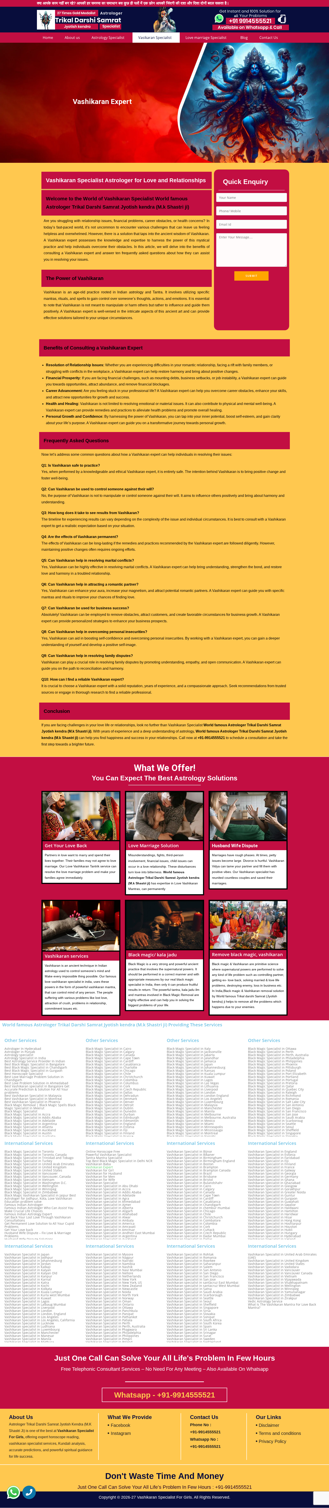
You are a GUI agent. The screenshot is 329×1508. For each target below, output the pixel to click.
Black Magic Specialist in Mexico (191, 1120)
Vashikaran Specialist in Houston (272, 1226)
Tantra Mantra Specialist (104, 1157)
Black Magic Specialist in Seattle (272, 1123)
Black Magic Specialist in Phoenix (272, 1064)
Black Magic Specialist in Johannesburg (196, 1067)
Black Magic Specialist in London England (198, 1095)
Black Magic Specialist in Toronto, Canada (35, 1154)
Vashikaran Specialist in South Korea (194, 1323)
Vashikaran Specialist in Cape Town (193, 1195)
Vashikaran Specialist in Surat (189, 1335)
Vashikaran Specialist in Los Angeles (31, 1317)
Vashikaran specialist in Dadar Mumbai (196, 1236)
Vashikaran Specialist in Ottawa (109, 1307)
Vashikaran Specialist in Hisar (270, 1217)
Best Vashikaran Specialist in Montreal (33, 1098)
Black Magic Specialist (20, 1111)
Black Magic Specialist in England (111, 1123)
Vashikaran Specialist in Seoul (189, 1301)
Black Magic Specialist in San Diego (274, 1108)
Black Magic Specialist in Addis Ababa (32, 1117)
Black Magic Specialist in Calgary (110, 1051)
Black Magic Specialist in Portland (273, 1076)
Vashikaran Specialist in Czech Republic (196, 1233)
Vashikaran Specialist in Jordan (27, 1263)
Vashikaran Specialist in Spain (189, 1326)
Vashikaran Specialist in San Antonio (194, 1270)
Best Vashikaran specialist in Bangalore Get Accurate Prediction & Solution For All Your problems (36, 1089)
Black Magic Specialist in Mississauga (195, 1130)
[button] (13, 1492)
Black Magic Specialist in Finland (110, 1133)
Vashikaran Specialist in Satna (189, 1288)
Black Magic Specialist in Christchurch (114, 1076)
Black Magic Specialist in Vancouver (31, 1173)
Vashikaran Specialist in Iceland (271, 1239)
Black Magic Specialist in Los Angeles (194, 1098)
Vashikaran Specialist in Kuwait (27, 1298)
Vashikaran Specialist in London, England (35, 1313)
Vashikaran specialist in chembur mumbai (198, 1207)
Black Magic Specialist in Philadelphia (276, 1058)
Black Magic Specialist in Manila (191, 1111)
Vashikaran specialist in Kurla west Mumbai (37, 1295)
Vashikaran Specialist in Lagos (26, 1301)
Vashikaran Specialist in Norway (110, 1298)
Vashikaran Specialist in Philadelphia (113, 1332)
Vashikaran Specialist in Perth (108, 1323)
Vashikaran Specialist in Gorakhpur (274, 1189)
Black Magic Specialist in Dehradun (112, 1095)
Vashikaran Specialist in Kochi (26, 1285)
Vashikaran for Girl (100, 1170)
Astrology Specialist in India (25, 1058)
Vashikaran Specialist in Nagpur (110, 1257)
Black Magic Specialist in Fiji (107, 1130)
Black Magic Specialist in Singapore (274, 1133)
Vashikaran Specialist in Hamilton (273, 1211)
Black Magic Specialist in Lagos (190, 1080)
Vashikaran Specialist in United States (276, 1263)
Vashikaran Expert (99, 1167)
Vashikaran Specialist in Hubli (270, 1229)
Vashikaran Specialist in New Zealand (114, 1285)
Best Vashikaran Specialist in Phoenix (32, 1101)
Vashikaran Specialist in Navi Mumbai (114, 1270)
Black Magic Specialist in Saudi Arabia (276, 1117)
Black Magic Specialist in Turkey (28, 1161)
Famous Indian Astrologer (23, 1204)
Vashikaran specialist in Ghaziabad (274, 1182)
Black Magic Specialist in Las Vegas (193, 1083)
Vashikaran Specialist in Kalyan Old (30, 1273)
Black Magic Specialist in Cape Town (113, 1058)
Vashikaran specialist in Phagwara (111, 1329)
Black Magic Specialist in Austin (28, 1133)
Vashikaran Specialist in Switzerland (194, 1342)
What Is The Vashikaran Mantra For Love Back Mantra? (282, 1306)
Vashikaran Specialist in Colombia (192, 1223)
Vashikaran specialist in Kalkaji (27, 1267)
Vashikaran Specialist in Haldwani (273, 1207)
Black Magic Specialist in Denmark (111, 1098)
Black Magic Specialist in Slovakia (273, 1136)
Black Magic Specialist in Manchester (194, 1108)
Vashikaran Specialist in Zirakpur (272, 1298)
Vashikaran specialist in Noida (108, 1292)
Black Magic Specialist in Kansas (191, 1070)
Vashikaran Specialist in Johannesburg (33, 1260)
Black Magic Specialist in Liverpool (192, 1089)
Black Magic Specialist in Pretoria (272, 1083)
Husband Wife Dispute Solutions (28, 1239)
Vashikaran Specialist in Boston (190, 1164)
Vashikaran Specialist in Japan (26, 1254)
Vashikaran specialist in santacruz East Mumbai (202, 1282)
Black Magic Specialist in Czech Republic (116, 1089)
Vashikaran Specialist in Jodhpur (28, 1257)
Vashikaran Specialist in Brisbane (192, 1176)
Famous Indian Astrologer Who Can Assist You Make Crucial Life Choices (38, 1209)
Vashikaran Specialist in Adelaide (110, 1195)
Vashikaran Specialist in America (110, 1223)
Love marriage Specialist (206, 37)
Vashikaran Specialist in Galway (271, 1170)
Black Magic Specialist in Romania (273, 1098)
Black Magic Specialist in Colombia (111, 1080)
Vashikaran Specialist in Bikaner (191, 1154)
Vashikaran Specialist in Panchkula (112, 1310)
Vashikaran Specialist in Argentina (111, 1236)
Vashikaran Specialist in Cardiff (190, 1198)
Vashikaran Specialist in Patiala (109, 1320)
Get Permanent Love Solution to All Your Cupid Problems (39, 1225)
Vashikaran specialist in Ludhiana (29, 1326)
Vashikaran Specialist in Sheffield (191, 1304)
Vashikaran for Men (100, 1176)
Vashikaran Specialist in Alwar (108, 1217)
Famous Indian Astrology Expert (28, 1214)
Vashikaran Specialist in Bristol (190, 1179)
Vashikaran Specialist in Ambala (110, 1220)
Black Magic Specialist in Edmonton (112, 1120)
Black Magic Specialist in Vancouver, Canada (37, 1176)
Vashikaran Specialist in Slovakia (191, 1313)
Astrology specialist (18, 1055)
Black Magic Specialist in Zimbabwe (31, 1192)
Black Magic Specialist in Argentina (30, 1123)
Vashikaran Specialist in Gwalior (272, 1204)
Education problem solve (23, 1201)
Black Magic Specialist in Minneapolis (195, 1127)
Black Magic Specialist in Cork (108, 1086)
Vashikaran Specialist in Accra (108, 1189)
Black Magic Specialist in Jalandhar (193, 1058)
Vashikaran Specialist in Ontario (110, 1304)
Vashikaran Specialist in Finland (272, 1164)
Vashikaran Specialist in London (28, 1310)
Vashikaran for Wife (100, 1179)
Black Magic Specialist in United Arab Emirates (39, 1164)
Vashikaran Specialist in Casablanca (193, 1201)
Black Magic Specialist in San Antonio (276, 1105)
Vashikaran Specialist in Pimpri (109, 1339)
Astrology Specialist (108, 37)
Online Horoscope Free (103, 1151)
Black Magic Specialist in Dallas (109, 1092)
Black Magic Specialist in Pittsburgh (274, 1067)
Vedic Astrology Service (265, 1301)
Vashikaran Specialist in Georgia (272, 1173)
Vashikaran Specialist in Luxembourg (32, 1329)
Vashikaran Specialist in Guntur (271, 1195)
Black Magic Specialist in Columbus (112, 1083)
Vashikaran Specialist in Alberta (109, 1207)
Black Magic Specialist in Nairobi (191, 1136)
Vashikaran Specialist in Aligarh (109, 1211)
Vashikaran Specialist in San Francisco (195, 1276)
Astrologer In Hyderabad (22, 1048)
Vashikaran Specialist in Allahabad (111, 1214)
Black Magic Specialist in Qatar (271, 1086)
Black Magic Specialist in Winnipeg (30, 1189)
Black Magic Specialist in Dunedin (111, 1111)
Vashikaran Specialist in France (271, 1167)
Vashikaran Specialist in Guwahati (273, 1201)
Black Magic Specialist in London (191, 1092)
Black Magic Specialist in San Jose (273, 1114)
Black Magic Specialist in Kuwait (191, 1076)
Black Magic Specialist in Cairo (108, 1048)
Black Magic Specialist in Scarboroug (275, 1120)
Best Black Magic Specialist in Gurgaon (33, 1070)
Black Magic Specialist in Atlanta (28, 1127)
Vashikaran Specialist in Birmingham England (201, 1161)
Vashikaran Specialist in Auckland (111, 1239)
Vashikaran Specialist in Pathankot (111, 1317)
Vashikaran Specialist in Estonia (271, 1154)
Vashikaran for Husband (104, 1173)
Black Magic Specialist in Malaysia (192, 1105)
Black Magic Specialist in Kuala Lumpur (196, 1073)
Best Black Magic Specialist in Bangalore (34, 1064)
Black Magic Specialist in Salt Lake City (276, 1101)
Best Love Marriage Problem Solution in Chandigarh (34, 1078)
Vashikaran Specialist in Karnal (27, 1279)
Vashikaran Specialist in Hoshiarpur (274, 1223)
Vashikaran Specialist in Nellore (109, 1273)
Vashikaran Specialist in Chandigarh (194, 1204)
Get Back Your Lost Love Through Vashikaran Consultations (37, 1219)
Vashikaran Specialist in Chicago (191, 1211)
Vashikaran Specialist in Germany (273, 1176)
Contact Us (268, 37)
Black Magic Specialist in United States (33, 1170)
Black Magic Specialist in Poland (272, 1070)
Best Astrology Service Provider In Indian (34, 1061)
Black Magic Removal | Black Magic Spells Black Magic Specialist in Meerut (40, 1106)
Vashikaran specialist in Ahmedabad (113, 1201)
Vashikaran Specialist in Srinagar (191, 1332)
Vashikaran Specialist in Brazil (189, 1173)
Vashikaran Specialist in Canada (191, 1192)
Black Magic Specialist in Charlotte (111, 1067)
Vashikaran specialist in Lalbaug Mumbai (35, 1304)
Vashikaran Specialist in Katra (26, 1282)
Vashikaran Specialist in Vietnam (272, 1276)
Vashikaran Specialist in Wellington (274, 1285)
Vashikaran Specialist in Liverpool (29, 1307)
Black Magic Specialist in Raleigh (272, 1092)
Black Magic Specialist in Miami (190, 1123)
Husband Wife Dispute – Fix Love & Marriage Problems (37, 1234)
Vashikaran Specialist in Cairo (189, 1186)
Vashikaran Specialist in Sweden (191, 1339)
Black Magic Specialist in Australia (30, 1136)
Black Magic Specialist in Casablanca (113, 1064)
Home (48, 37)
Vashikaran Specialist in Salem (189, 1267)
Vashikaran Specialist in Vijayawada (274, 1279)
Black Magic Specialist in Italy (189, 1048)
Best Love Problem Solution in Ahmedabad (36, 1083)
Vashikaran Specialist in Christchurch (195, 1217)
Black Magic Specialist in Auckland (30, 1130)
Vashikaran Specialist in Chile (189, 1214)
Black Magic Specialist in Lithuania (192, 1086)
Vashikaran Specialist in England (272, 1151)
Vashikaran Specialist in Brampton (192, 1167)
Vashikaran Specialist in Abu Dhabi (112, 1186)
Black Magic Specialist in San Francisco (277, 1111)
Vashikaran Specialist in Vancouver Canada (280, 1273)
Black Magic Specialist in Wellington (31, 1186)
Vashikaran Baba (98, 1164)
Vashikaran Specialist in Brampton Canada (199, 1170)
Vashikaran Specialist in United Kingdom (278, 1260)
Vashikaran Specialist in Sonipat (191, 1317)
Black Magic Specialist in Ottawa (272, 1048)
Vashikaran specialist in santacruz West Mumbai (203, 1285)
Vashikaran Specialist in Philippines (112, 1335)
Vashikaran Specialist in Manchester (31, 1332)
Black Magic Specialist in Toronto (29, 1151)
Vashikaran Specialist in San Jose (191, 1279)
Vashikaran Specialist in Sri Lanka (192, 1329)
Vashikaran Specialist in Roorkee (191, 1260)
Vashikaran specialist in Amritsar (110, 1229)
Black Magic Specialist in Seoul (271, 1127)
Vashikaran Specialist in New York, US (114, 1282)
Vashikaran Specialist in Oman (108, 1301)
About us (72, 37)
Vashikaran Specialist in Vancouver (274, 1270)
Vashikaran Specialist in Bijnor (189, 1151)
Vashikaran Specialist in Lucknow (29, 1323)
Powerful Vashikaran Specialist (109, 1154)
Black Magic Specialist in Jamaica (191, 1061)
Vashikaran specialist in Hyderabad (274, 1236)
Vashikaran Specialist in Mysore (109, 1254)
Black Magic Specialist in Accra (27, 1114)
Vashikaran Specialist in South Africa (194, 1320)
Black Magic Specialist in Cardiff (110, 1061)
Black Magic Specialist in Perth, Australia (278, 1055)
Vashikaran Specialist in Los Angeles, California (39, 1320)
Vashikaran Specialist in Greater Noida (277, 1192)
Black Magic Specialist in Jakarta (191, 1055)
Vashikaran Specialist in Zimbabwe (274, 1295)
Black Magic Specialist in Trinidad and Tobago (38, 1157)
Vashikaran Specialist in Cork (188, 1226)
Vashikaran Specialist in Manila (27, 1339)
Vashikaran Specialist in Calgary (190, 1189)
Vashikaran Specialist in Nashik (109, 1267)
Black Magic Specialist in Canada (110, 1055)
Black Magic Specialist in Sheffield (273, 1130)
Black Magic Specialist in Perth (271, 1051)
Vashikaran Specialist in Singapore (192, 1307)
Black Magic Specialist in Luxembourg (195, 1101)
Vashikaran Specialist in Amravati (111, 1226)
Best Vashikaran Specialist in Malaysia (33, 1095)
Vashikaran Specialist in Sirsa (189, 1310)
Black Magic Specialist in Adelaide (29, 1120)
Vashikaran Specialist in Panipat (110, 1313)
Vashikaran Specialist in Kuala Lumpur (33, 1292)
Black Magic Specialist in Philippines (275, 1061)
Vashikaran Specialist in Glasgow (272, 1186)
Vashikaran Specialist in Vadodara (273, 1267)
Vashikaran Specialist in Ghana (271, 1179)
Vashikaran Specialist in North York (112, 1295)
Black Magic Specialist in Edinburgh (112, 1117)
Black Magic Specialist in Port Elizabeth (277, 1073)
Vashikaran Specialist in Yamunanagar (277, 1292)
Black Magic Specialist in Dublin (109, 1108)
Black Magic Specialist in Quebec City (276, 1089)
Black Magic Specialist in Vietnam (29, 1179)
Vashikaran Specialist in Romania (191, 1257)
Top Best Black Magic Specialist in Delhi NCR (119, 1161)
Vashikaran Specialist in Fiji (268, 1161)
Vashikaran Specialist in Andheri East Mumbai (120, 1233)
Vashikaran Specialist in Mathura (29, 1342)
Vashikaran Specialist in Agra (107, 1198)
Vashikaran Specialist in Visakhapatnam (278, 1282)
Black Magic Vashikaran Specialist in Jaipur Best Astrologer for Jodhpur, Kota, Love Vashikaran (40, 1197)
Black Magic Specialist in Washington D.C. (35, 1182)
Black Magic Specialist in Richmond (274, 1095)
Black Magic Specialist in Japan (190, 1064)
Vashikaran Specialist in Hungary (272, 1233)
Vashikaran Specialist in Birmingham (194, 1157)
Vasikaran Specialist (155, 37)
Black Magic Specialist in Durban (110, 1114)
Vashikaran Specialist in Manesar (29, 1335)
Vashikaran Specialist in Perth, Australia (115, 1326)
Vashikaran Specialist (102, 1182)
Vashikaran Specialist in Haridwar (273, 1214)
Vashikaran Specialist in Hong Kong (274, 1220)
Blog (244, 37)
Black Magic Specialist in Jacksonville (194, 1051)
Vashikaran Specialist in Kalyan (27, 1270)
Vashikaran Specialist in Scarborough (194, 1295)
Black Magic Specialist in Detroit (110, 1105)
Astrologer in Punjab (19, 1051)
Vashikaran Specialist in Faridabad (274, 1157)
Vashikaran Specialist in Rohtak (190, 1254)
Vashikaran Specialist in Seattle (190, 1298)
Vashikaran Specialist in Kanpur (28, 1276)
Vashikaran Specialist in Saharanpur (194, 1263)
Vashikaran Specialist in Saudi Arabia (194, 1292)
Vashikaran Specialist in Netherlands (113, 1276)
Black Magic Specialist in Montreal (192, 1133)
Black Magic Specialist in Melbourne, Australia (201, 1117)
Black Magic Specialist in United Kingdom (35, 1167)
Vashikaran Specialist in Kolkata (28, 1288)
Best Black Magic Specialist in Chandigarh (35, 1067)
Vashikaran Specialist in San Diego (192, 1273)
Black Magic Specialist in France (109, 1136)
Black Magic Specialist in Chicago (110, 1070)
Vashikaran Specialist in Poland (109, 1342)
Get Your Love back (18, 1229)
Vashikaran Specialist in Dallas (189, 1239)
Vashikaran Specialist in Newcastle (112, 1288)
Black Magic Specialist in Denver (110, 1101)
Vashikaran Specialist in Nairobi (109, 1260)
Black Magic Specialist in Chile (108, 1073)
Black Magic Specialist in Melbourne (194, 1114)
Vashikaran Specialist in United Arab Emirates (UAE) (282, 1256)
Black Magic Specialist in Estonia (110, 1127)
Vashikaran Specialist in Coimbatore (194, 1220)
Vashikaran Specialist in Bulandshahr (195, 1182)
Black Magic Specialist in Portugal (273, 1080)
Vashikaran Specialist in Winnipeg (273, 1288)
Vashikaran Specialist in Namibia (110, 1263)
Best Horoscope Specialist (23, 1073)
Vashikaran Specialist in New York (111, 1279)
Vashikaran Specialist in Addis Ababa (113, 1192)
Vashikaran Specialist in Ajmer (108, 1204)
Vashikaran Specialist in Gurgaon (272, 1198)
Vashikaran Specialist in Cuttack (190, 1229)
